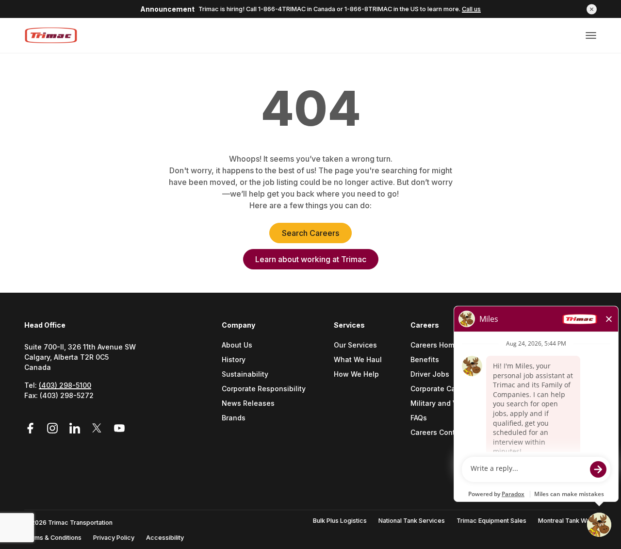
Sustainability (245, 374)
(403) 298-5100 (65, 385)
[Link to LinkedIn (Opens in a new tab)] (76, 428)
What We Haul (358, 360)
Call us (471, 9)
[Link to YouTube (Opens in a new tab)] (119, 428)
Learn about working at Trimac (310, 259)
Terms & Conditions (53, 537)
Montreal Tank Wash (567, 520)
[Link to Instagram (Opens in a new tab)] (54, 428)
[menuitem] (267, 391)
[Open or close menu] (590, 35)
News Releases (248, 403)
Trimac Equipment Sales (491, 520)
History (233, 360)
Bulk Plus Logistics (340, 520)
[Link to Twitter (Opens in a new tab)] (98, 428)
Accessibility (165, 537)
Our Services (355, 345)
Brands (233, 418)
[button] (592, 9)
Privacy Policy (113, 537)
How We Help (356, 374)
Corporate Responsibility (264, 389)
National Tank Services (411, 520)
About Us (237, 345)
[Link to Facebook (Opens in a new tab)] (33, 428)
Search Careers (310, 233)
